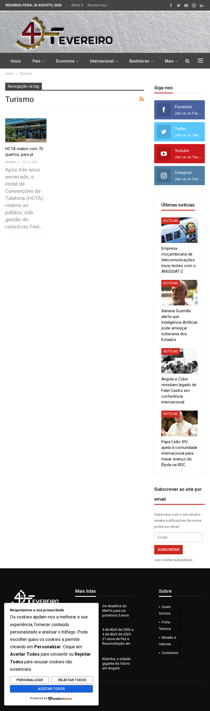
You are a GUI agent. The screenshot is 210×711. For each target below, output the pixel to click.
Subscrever (168, 549)
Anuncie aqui (97, 5)
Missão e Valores (167, 640)
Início (16, 61)
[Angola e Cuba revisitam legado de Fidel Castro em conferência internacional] (179, 361)
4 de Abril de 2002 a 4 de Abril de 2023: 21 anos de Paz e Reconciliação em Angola (104, 638)
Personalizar (29, 680)
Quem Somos (165, 610)
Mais (169, 61)
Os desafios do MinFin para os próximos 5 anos (115, 610)
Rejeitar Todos (72, 680)
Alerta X (77, 5)
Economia (65, 61)
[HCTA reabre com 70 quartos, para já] (25, 130)
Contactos (170, 653)
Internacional (102, 61)
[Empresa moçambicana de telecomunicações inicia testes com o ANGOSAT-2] (179, 230)
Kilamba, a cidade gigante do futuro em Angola (116, 663)
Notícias (170, 221)
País (36, 61)
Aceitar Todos (51, 689)
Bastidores (139, 61)
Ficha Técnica (165, 625)
